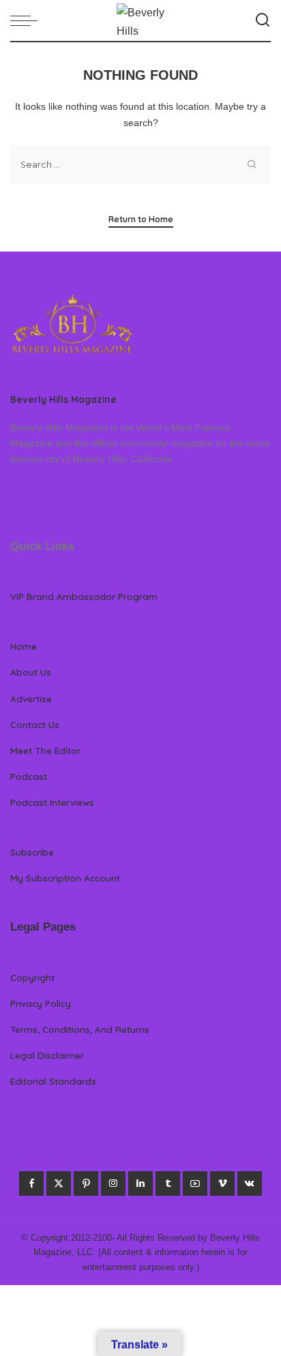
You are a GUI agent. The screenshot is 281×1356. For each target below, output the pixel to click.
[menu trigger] (27, 20)
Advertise (31, 698)
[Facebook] (31, 1183)
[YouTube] (195, 1183)
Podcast (28, 776)
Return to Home (140, 219)
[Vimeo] (222, 1183)
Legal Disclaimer (47, 1055)
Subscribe (32, 852)
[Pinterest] (86, 1183)
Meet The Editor (45, 750)
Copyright (32, 977)
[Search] (262, 20)
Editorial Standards (53, 1081)
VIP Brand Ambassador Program (84, 596)
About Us (30, 672)
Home (23, 646)
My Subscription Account (65, 878)
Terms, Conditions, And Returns (79, 1029)
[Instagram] (113, 1183)
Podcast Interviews (52, 802)
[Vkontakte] (249, 1183)
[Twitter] (58, 1183)
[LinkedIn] (140, 1183)
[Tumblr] (168, 1183)
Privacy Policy (40, 1003)
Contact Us (34, 724)
